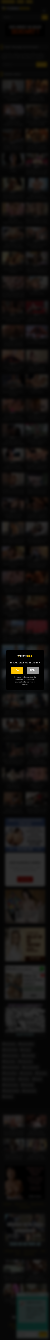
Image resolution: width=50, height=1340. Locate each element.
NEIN (32, 670)
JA (17, 670)
